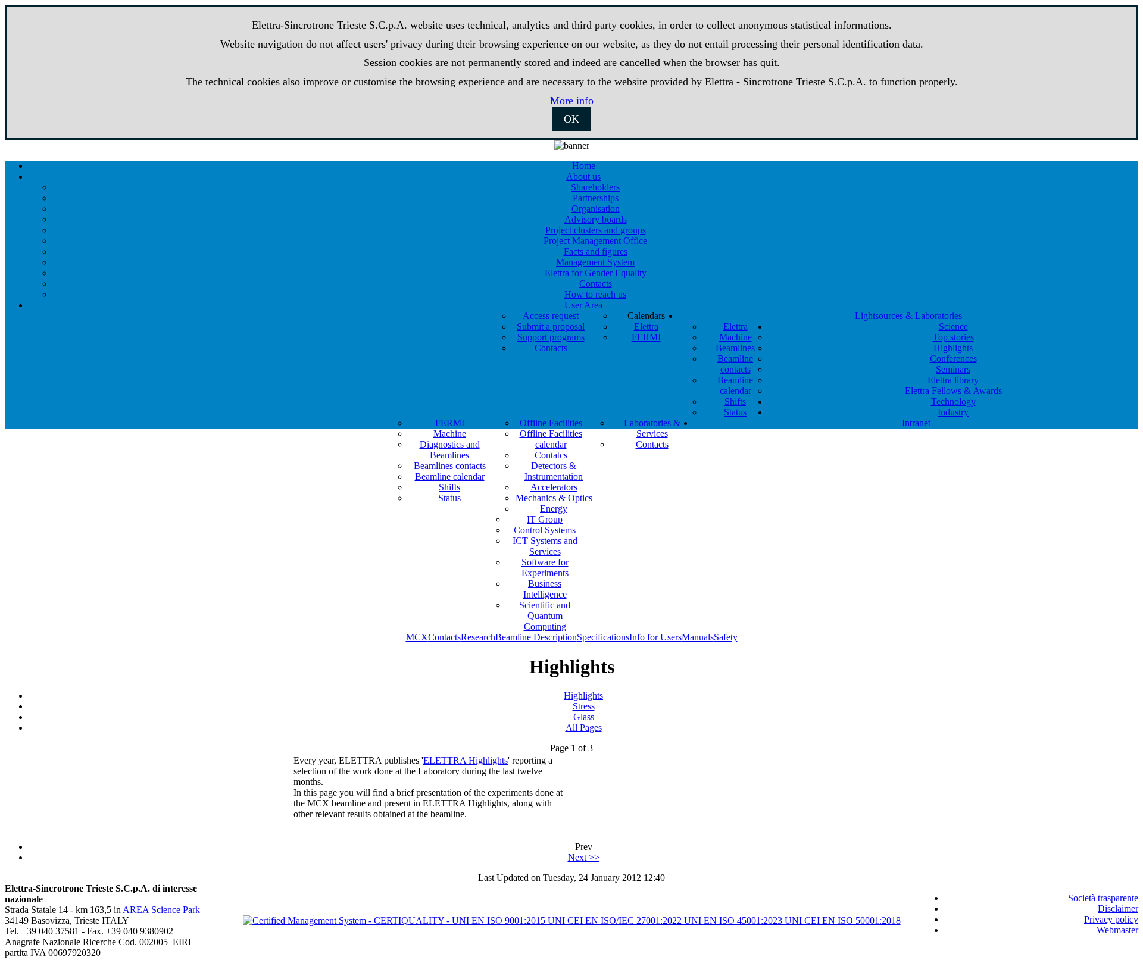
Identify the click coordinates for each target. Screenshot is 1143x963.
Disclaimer (1118, 908)
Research (478, 637)
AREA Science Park (161, 910)
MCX (417, 637)
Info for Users (655, 637)
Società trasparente (1103, 898)
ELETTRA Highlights (465, 760)
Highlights (583, 695)
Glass (583, 717)
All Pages (584, 728)
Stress (584, 706)
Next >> (583, 857)
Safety (726, 637)
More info (572, 101)
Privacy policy (1111, 919)
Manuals (698, 637)
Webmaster (1117, 930)
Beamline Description (536, 637)
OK (571, 119)
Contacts (444, 637)
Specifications (603, 637)
